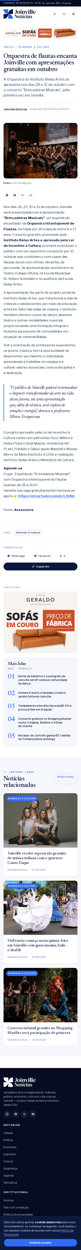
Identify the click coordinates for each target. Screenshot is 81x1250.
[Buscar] (64, 14)
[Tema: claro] (55, 14)
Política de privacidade (18, 1214)
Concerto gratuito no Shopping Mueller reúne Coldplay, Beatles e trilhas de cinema (45, 722)
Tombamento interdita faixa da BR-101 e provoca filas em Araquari (45, 707)
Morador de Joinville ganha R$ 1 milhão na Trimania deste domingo (44, 737)
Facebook (44, 556)
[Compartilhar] (30, 195)
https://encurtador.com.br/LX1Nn (46, 496)
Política (8, 1140)
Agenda (9, 1175)
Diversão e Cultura (33, 47)
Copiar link (42, 566)
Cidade (8, 1133)
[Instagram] (7, 1114)
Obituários (10, 1182)
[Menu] (73, 14)
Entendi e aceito (41, 1242)
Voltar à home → (65, 778)
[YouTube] (33, 1114)
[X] (22, 195)
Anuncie (9, 1200)
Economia (10, 1147)
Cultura (8, 1161)
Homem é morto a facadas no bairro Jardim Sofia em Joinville (42, 694)
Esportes (10, 1154)
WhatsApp (18, 556)
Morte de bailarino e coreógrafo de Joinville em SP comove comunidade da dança (42, 679)
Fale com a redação (16, 1207)
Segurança (10, 1168)
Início (9, 47)
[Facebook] (14, 195)
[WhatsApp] (7, 195)
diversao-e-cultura (28, 532)
